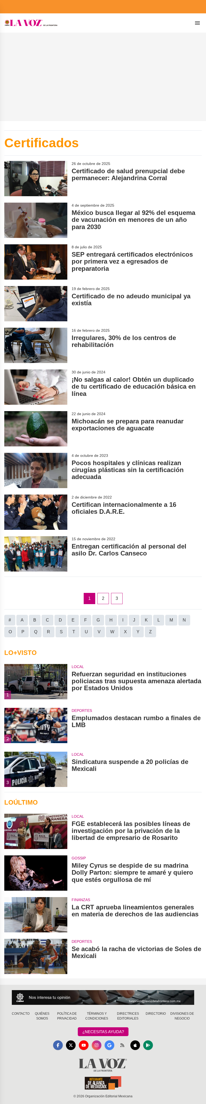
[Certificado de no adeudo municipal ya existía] (35, 303)
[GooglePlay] (148, 1045)
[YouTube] (84, 1045)
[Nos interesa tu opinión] (103, 997)
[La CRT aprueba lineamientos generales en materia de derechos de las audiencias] (35, 914)
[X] (71, 1045)
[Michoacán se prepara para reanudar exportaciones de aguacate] (35, 428)
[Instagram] (96, 1045)
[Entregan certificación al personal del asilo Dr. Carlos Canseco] (35, 554)
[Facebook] (58, 1045)
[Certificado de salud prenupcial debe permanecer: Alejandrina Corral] (35, 178)
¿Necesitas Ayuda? (103, 1031)
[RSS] (122, 1045)
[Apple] (135, 1045)
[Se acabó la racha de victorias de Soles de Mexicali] (35, 956)
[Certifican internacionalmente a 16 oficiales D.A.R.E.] (35, 512)
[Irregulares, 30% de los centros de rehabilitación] (35, 345)
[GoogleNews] (109, 1045)
